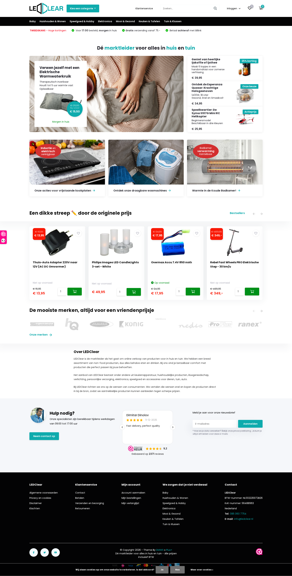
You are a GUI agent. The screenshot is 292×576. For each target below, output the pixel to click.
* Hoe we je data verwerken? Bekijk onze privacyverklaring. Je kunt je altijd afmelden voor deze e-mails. (227, 432)
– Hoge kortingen (48, 30)
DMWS (160, 550)
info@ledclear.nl (243, 519)
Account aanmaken (133, 492)
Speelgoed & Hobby (82, 21)
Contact (80, 492)
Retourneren (82, 508)
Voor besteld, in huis (96, 30)
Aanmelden (250, 423)
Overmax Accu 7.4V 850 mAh (171, 262)
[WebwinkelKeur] (259, 551)
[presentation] (254, 214)
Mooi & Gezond (125, 21)
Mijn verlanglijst (130, 503)
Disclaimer (35, 503)
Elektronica (105, 21)
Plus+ (169, 550)
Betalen (79, 498)
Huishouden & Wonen (53, 21)
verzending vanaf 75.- (143, 30)
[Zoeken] (215, 8)
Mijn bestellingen (131, 498)
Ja (162, 569)
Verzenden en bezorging (89, 503)
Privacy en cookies (40, 498)
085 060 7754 (238, 513)
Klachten (34, 508)
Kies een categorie (81, 8)
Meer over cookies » (202, 569)
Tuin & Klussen (172, 21)
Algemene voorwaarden (43, 492)
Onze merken (38, 335)
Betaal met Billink (185, 30)
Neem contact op (44, 436)
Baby (32, 21)
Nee (177, 569)
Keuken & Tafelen (149, 21)
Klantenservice (144, 8)
